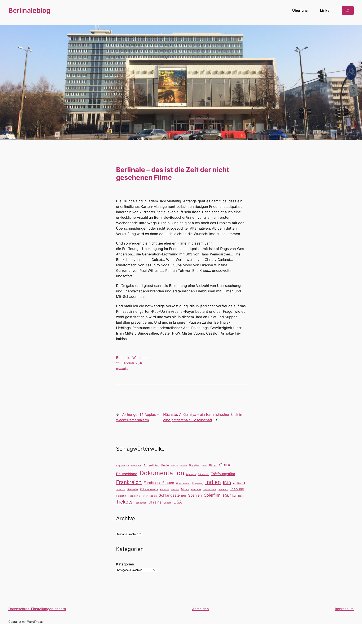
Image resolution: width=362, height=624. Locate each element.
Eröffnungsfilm (223, 474)
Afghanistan (122, 465)
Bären (213, 465)
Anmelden (200, 609)
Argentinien (151, 465)
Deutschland (126, 474)
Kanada (132, 489)
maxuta (122, 368)
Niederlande (209, 489)
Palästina (223, 489)
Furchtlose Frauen (159, 482)
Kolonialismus (149, 489)
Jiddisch (120, 489)
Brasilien (194, 465)
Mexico (175, 489)
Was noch (140, 358)
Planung (237, 489)
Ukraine (155, 502)
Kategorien (125, 564)
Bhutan (174, 465)
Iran (227, 482)
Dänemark (203, 474)
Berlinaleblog (29, 10)
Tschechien (140, 502)
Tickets (124, 502)
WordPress (35, 621)
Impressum (344, 609)
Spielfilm (212, 495)
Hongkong (197, 483)
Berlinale (123, 358)
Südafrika (229, 495)
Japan (239, 482)
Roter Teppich (149, 495)
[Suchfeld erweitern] (348, 10)
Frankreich (129, 482)
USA (177, 502)
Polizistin (121, 495)
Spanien (195, 495)
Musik (185, 489)
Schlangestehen (172, 495)
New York (196, 489)
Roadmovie (134, 495)
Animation (136, 465)
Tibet (240, 495)
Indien (213, 482)
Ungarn (167, 502)
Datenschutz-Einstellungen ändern (37, 609)
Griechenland (183, 483)
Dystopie (191, 474)
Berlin (165, 465)
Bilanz (183, 465)
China (225, 464)
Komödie (164, 489)
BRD (204, 465)
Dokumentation (162, 473)
